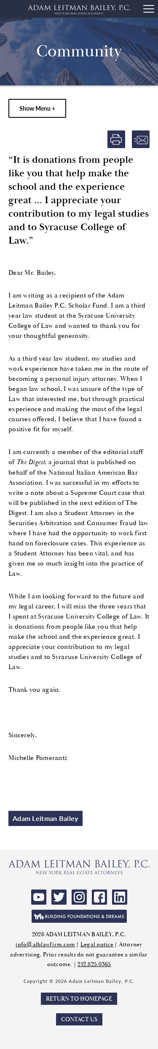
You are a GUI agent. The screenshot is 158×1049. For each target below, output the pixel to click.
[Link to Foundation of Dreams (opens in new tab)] (79, 916)
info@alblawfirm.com (45, 944)
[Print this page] (116, 139)
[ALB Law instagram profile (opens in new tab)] (79, 897)
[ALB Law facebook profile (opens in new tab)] (99, 897)
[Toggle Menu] (149, 9)
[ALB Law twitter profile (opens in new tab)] (59, 897)
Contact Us (79, 1019)
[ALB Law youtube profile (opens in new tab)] (38, 897)
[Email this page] (141, 139)
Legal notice (96, 944)
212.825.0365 (94, 964)
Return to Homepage (79, 998)
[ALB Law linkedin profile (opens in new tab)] (119, 897)
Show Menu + (37, 108)
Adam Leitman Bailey (45, 818)
